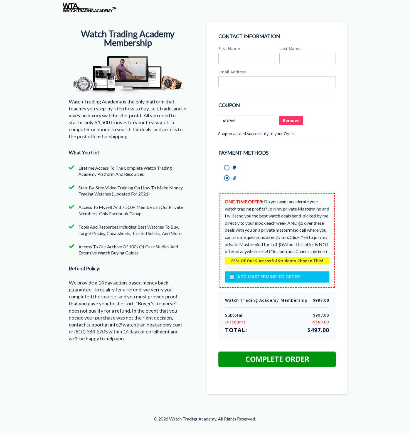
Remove (291, 120)
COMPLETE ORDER (277, 359)
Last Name (289, 48)
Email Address (232, 72)
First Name (229, 48)
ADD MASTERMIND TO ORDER (268, 276)
